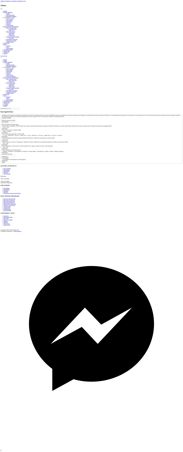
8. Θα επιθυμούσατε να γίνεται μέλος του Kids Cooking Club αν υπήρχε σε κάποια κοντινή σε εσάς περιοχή (27, 146)
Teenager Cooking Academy (12, 37)
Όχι (7, 139)
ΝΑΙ (4, 127)
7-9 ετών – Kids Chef (32, 135)
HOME (5, 11)
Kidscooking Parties (8, 217)
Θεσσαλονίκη (40, 151)
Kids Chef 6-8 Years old (8, 202)
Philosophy (6, 190)
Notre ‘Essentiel (10, 19)
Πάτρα (51, 151)
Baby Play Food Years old (9, 199)
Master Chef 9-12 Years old (9, 204)
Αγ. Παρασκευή (18, 151)
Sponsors (8, 24)
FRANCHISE (6, 51)
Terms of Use (6, 223)
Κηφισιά (5, 151)
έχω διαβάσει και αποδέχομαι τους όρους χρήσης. (14, 159)
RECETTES (6, 43)
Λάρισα (47, 151)
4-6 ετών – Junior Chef (20, 135)
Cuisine (8, 13)
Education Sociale (10, 15)
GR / (2, 56)
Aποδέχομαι (5, 158)
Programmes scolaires (11, 40)
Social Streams (9, 48)
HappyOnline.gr (17, 231)
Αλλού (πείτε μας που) (7, 154)
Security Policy (6, 225)
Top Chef (11, 38)
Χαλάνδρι (10, 151)
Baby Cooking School (11, 27)
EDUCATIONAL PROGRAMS (10, 26)
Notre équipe (9, 21)
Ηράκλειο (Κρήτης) (58, 151)
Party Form (6, 218)
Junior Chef (11, 33)
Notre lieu (8, 22)
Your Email (5, 121)
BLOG (5, 44)
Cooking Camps (10, 42)
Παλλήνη (25, 151)
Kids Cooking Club (10, 31)
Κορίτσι (9, 131)
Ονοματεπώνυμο (6, 117)
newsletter (5, 104)
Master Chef (12, 35)
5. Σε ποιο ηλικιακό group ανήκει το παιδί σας (13, 134)
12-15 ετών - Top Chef (56, 135)
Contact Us (6, 216)
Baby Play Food (13, 29)
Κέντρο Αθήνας (32, 151)
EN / (4, 56)
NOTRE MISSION (7, 12)
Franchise (5, 222)
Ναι (4, 139)
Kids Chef (11, 34)
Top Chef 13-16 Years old (9, 205)
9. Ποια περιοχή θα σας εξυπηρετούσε (11, 150)
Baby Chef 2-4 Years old (9, 200)
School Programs (7, 210)
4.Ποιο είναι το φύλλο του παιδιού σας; (11, 130)
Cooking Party (6, 207)
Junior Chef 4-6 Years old (9, 201)
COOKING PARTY (8, 49)
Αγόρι (4, 131)
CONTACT (6, 52)
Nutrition (8, 45)
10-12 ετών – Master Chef (44, 135)
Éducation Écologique (11, 16)
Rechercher (3, 108)
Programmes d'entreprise (11, 39)
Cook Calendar (9, 25)
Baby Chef (11, 30)
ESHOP (5, 53)
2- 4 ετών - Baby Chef (8, 135)
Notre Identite (9, 20)
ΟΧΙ (8, 127)
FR (6, 56)
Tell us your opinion (10, 76)
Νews (7, 47)
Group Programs (7, 209)
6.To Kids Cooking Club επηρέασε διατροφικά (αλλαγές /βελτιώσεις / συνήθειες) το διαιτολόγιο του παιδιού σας (28, 138)
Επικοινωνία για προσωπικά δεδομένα (12, 193)
